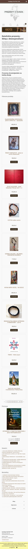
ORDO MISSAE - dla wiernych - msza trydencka (13, 495)
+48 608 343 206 (5, 539)
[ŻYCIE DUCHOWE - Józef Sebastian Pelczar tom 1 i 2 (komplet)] (14, 177)
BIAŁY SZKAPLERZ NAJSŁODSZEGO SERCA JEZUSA (13, 476)
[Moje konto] (17, 25)
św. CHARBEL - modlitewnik (8, 486)
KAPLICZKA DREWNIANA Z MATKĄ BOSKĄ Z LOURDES (14, 465)
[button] (3, 25)
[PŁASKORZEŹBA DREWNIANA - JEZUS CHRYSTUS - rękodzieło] (14, 109)
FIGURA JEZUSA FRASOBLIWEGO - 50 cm (11, 461)
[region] (14, 29)
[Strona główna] (14, 13)
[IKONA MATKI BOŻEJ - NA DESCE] (14, 278)
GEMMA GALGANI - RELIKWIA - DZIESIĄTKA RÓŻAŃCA (14, 488)
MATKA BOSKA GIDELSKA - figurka (10, 478)
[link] (14, 29)
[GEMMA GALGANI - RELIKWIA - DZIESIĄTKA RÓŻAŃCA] (14, 244)
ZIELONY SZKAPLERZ (7, 479)
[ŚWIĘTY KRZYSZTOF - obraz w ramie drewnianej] (14, 143)
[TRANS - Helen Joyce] (14, 345)
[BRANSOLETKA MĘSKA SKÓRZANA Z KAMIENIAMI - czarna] (14, 311)
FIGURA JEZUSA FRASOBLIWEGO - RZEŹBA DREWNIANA (14, 459)
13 (21, 401)
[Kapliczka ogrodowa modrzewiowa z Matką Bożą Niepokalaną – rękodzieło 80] (14, 378)
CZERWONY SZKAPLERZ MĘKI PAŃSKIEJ (11, 475)
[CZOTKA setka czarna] (14, 210)
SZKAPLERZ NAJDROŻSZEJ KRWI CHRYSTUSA (12, 496)
